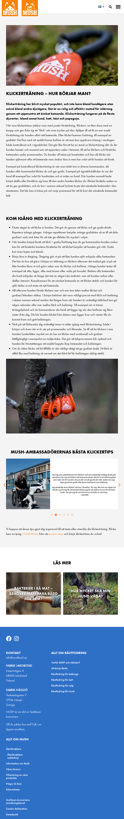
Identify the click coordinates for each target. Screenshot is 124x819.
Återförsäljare (13, 749)
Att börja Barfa (59, 668)
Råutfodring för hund (62, 691)
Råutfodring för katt (62, 679)
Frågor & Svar (14, 783)
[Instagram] (16, 638)
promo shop (56, 534)
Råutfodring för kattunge (64, 674)
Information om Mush (17, 763)
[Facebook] (8, 638)
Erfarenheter (13, 789)
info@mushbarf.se (16, 658)
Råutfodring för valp (62, 685)
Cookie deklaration (16, 808)
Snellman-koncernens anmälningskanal (18, 801)
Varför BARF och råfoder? (65, 662)
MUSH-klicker (30, 534)
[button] (118, 7)
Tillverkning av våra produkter (17, 776)
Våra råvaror (13, 769)
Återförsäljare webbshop (15, 756)
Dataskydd (12, 814)
